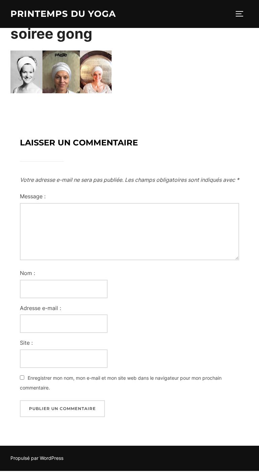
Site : (26, 342)
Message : (33, 196)
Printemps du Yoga (63, 13)
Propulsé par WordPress (36, 458)
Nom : (27, 273)
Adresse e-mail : (40, 308)
